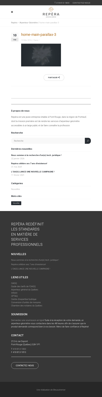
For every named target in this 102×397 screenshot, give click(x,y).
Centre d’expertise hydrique (23, 299)
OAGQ (14, 283)
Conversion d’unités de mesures (26, 302)
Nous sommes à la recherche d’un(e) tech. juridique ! (36, 155)
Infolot (14, 293)
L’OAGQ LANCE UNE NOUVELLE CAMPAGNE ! (32, 172)
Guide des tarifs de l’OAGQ (23, 286)
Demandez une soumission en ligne (27, 320)
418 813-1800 (62, 3)
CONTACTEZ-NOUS (25, 365)
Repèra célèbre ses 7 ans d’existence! (29, 163)
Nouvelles (15, 189)
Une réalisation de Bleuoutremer (51, 390)
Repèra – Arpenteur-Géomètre (24, 23)
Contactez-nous (82, 3)
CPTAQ (14, 296)
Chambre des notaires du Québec (26, 305)
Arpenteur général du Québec (24, 289)
